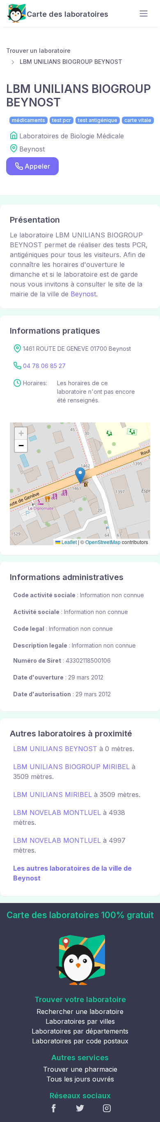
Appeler (37, 166)
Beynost (83, 294)
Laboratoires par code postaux (80, 1041)
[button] (80, 475)
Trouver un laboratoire (38, 50)
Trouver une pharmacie (80, 1069)
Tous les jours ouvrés (80, 1079)
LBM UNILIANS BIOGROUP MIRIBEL (71, 767)
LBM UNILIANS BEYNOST (55, 749)
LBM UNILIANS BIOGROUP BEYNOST (71, 61)
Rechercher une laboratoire (80, 1011)
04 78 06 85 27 (44, 365)
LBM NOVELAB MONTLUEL (57, 812)
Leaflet (68, 541)
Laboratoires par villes (80, 1021)
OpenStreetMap (103, 541)
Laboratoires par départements (80, 1031)
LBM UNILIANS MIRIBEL (52, 794)
